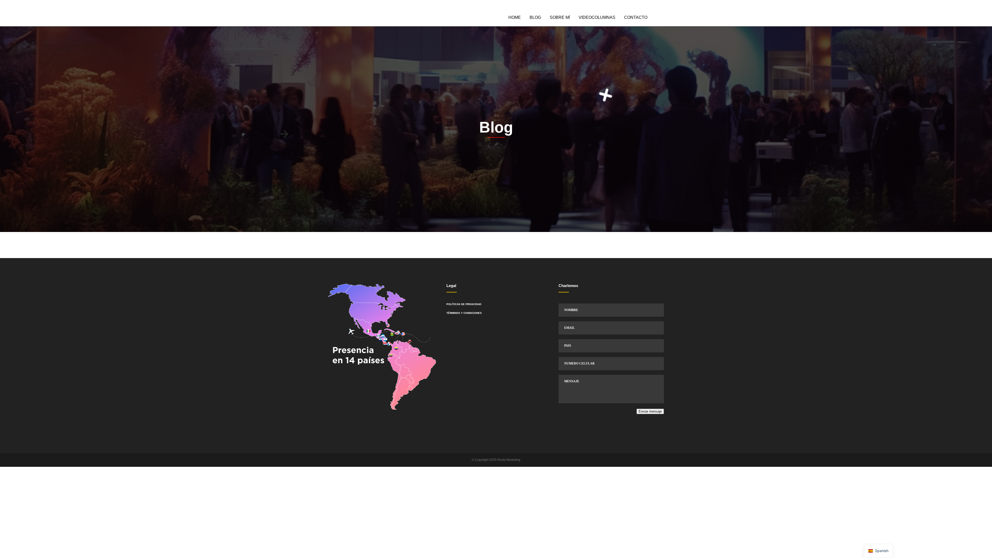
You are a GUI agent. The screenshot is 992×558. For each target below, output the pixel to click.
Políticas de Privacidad (463, 304)
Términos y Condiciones (464, 313)
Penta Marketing (508, 460)
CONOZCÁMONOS (652, 7)
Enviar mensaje (650, 411)
